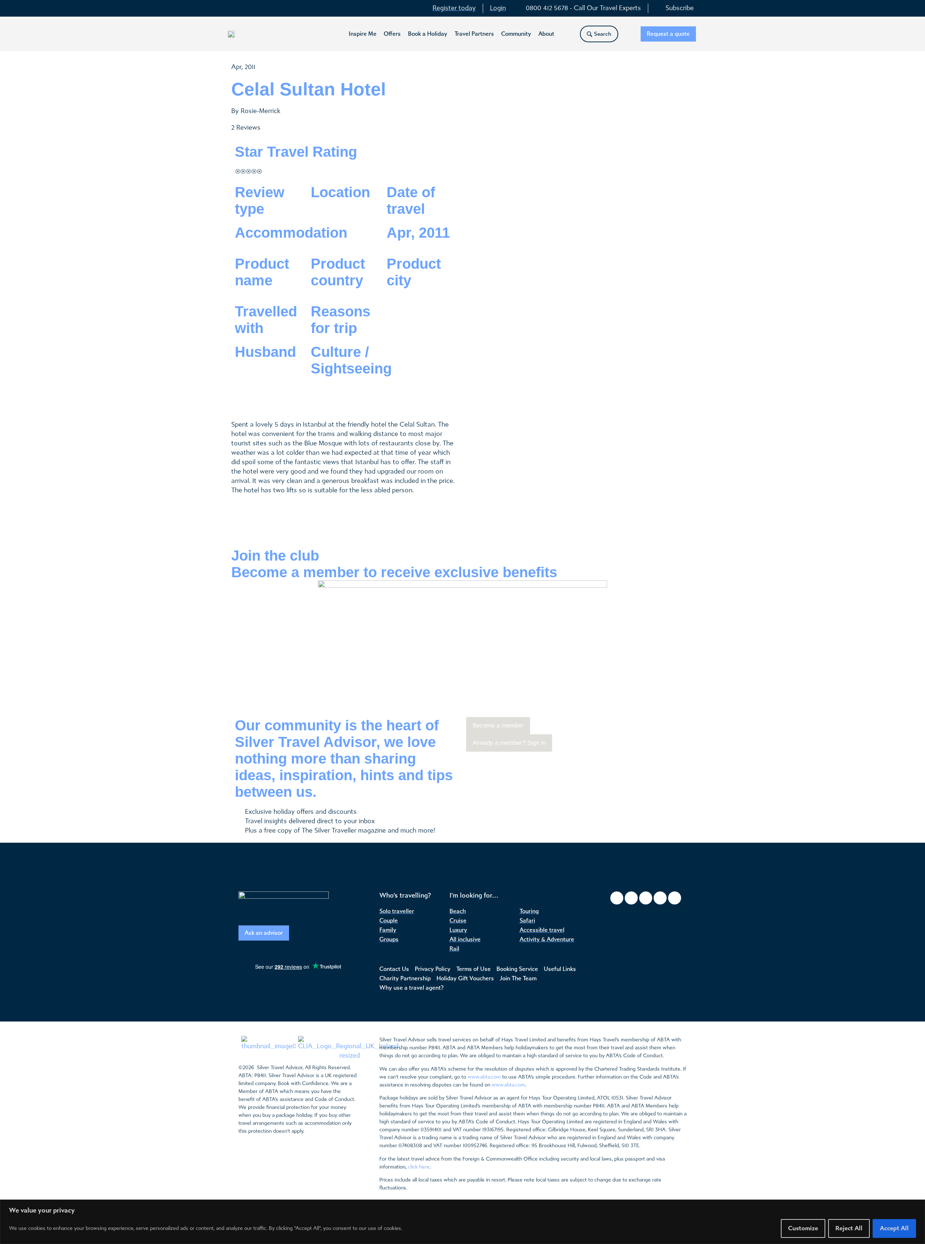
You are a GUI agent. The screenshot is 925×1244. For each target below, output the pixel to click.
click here (419, 1167)
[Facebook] (616, 897)
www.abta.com (484, 1077)
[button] (362, 34)
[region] (462, 1222)
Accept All (894, 1228)
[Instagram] (631, 897)
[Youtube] (660, 897)
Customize (803, 1228)
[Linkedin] (674, 897)
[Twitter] (645, 897)
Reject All (848, 1228)
